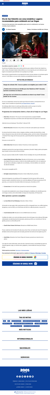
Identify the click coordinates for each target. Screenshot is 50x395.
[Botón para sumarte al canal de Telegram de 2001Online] (21, 66)
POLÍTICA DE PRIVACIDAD (31, 381)
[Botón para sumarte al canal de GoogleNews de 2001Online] (25, 263)
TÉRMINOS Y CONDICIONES (18, 381)
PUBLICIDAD (28, 384)
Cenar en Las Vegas (7, 323)
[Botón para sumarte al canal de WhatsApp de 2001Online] (19, 66)
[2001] (25, 3)
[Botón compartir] (3, 60)
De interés (5, 15)
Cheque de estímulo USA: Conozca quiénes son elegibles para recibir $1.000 (24, 84)
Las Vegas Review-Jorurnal (27, 103)
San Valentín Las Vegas (16, 326)
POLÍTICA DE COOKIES (19, 384)
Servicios (18, 250)
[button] (7, 60)
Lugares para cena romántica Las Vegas (23, 323)
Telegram (32, 253)
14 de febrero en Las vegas (41, 323)
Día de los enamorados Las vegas (31, 326)
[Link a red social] (17, 377)
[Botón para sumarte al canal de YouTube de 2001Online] (23, 66)
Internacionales (25, 250)
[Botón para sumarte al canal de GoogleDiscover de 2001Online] (25, 257)
